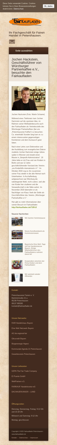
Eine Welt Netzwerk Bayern (23, 328)
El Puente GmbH (18, 376)
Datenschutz (23, 438)
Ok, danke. (48, 6)
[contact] (12, 43)
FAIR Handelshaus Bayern (22, 323)
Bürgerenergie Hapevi (20, 344)
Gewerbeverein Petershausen (23, 354)
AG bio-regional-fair (19, 333)
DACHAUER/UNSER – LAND (23, 392)
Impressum (34, 438)
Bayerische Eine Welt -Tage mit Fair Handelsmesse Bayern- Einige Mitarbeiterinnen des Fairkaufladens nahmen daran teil (35, 249)
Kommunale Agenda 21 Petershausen (27, 349)
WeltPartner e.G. (18, 381)
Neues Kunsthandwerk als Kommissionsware (35, 232)
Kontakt (14, 438)
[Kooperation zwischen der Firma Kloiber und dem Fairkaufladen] (17, 264)
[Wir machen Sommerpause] (17, 221)
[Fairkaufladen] (26, 26)
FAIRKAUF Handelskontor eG (23, 387)
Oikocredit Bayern (19, 339)
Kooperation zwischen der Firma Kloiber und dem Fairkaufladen (34, 263)
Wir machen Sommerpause (35, 218)
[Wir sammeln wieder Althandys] (17, 277)
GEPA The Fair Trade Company (24, 371)
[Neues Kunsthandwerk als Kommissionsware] (17, 234)
